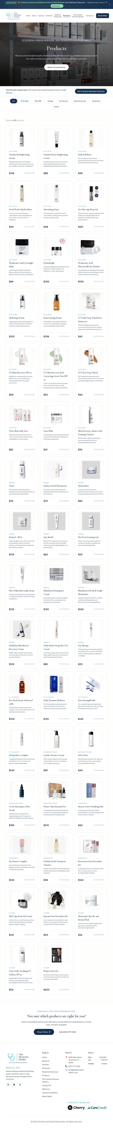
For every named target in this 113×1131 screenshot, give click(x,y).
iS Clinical (63, 101)
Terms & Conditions (49, 1093)
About (34, 16)
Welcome (46, 1089)
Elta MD (38, 101)
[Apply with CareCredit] (97, 1107)
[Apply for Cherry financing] (76, 1107)
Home (28, 16)
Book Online (102, 16)
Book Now (57, 6)
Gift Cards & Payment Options (91, 91)
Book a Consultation (56, 67)
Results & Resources (50, 1072)
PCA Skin (25, 101)
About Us (45, 1061)
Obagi (50, 101)
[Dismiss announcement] (109, 4)
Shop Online (42, 1032)
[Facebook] (14, 1084)
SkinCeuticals (80, 101)
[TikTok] (20, 1084)
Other (56, 107)
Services (41, 16)
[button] (22, 139)
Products (66, 16)
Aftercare (49, 16)
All (13, 101)
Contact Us (90, 16)
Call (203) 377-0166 (67, 1032)
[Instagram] (8, 1084)
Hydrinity (96, 101)
